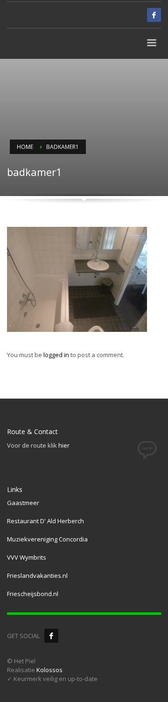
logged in (56, 355)
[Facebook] (51, 636)
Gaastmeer (23, 502)
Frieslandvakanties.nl (37, 575)
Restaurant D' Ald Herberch (45, 521)
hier (64, 445)
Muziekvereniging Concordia (47, 539)
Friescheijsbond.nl (32, 594)
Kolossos (49, 670)
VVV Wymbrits (26, 557)
